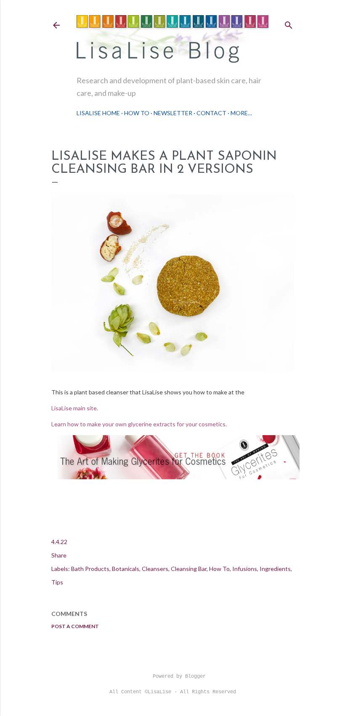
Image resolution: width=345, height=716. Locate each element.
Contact (211, 112)
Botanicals (125, 568)
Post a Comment (75, 626)
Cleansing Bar (189, 568)
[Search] (289, 23)
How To (136, 112)
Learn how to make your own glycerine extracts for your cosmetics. (139, 424)
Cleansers (155, 568)
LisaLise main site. (75, 408)
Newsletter (173, 112)
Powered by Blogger (179, 676)
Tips (57, 582)
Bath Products (90, 568)
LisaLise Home (98, 112)
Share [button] (58, 555)
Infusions (244, 568)
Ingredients (275, 568)
